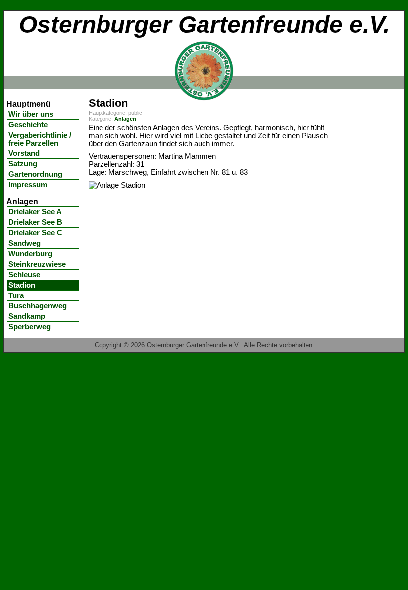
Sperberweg (29, 327)
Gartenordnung (35, 174)
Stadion (21, 285)
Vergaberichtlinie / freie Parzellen (39, 139)
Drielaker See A (35, 212)
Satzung (22, 164)
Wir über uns (30, 114)
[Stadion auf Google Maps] (117, 185)
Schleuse (24, 275)
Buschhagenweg (37, 306)
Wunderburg (30, 254)
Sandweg (24, 243)
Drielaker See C (35, 233)
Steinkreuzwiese (37, 264)
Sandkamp (26, 316)
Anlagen (125, 119)
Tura (16, 295)
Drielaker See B (35, 222)
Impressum (27, 185)
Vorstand (24, 153)
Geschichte (28, 125)
